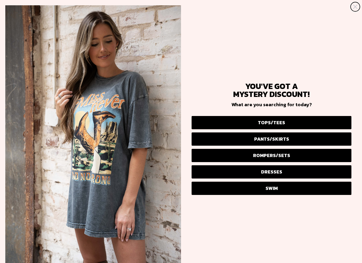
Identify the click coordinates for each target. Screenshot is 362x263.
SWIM (272, 188)
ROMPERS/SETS (271, 155)
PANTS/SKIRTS (271, 138)
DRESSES (271, 171)
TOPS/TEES (271, 122)
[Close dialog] (355, 6)
